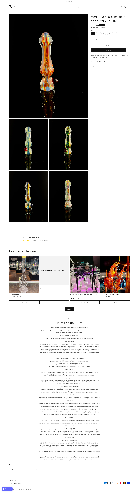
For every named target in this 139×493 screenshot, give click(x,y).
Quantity (93, 36)
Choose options (24, 302)
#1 (94, 33)
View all (69, 309)
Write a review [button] (111, 241)
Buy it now (108, 50)
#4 (110, 33)
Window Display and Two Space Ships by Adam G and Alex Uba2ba (84, 295)
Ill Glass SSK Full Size (14, 294)
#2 (99, 33)
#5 (115, 33)
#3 (104, 33)
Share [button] (94, 66)
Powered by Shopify (27, 489)
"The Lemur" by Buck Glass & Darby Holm (110, 294)
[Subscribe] (36, 469)
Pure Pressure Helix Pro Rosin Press (52, 270)
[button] (35, 7)
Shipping (93, 27)
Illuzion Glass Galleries (17, 489)
